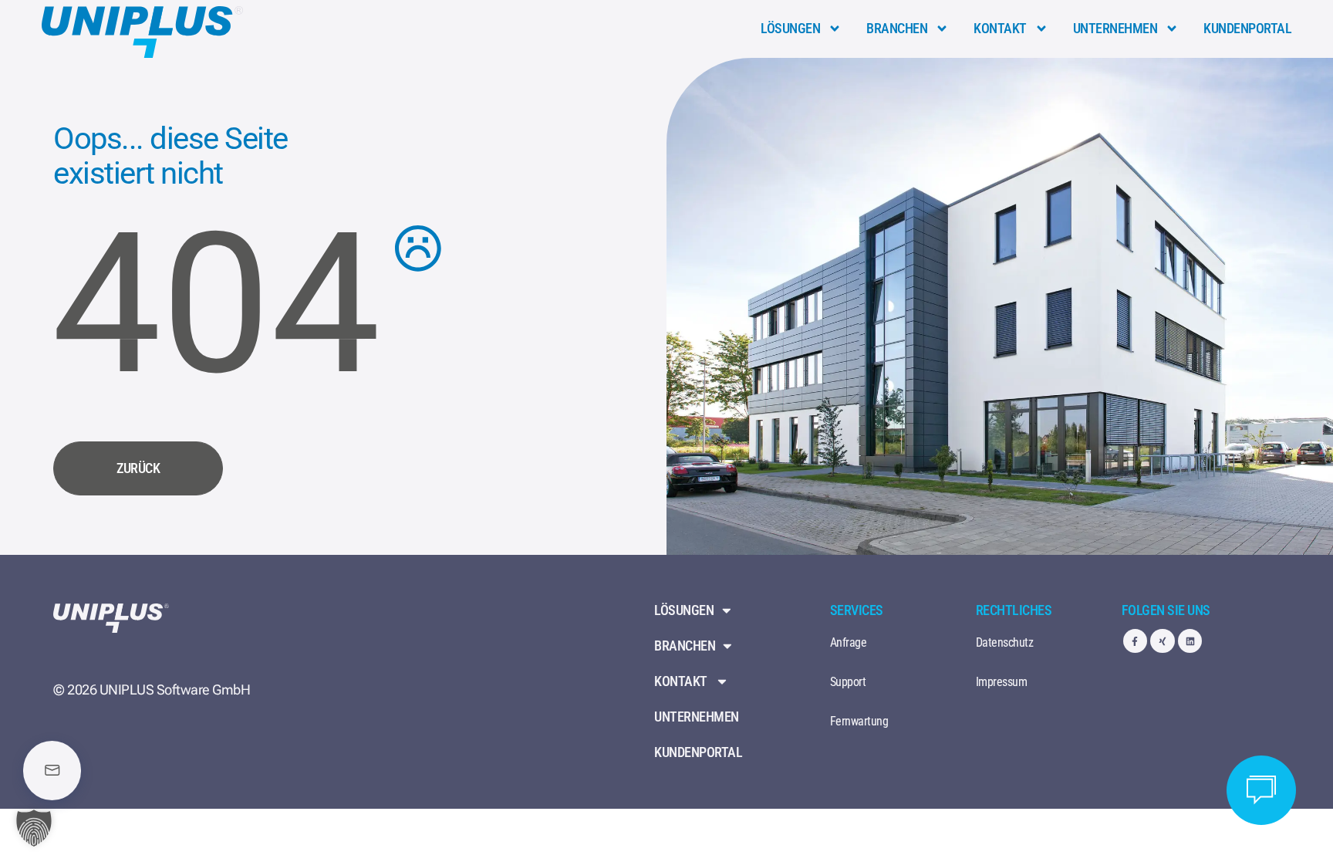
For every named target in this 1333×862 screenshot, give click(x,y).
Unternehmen (1115, 28)
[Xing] (1162, 641)
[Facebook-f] (1135, 641)
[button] (34, 828)
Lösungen (790, 28)
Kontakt (1000, 28)
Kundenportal (1247, 28)
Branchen (896, 28)
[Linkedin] (1190, 641)
